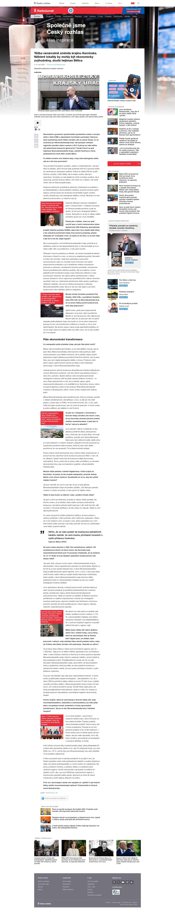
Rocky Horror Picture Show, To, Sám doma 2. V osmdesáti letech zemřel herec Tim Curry (100, 860)
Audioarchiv (68, 16)
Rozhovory (118, 16)
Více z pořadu (113, 171)
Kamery (93, 16)
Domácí (37, 16)
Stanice (97, 3)
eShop (40, 889)
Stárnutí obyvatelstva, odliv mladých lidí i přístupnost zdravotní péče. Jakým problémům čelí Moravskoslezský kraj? (51, 418)
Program (72, 3)
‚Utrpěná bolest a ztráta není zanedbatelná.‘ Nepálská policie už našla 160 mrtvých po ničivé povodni (45, 860)
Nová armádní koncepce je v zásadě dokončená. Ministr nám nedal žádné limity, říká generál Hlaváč (129, 189)
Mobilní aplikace (68, 889)
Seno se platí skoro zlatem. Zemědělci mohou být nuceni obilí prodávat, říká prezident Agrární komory (130, 210)
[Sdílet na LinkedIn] (36, 146)
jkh (57, 793)
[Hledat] (138, 3)
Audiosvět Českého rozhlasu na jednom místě (122, 100)
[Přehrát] (37, 123)
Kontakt (90, 892)
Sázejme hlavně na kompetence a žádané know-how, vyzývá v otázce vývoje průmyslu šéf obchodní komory (76, 818)
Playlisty (78, 16)
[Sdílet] (39, 129)
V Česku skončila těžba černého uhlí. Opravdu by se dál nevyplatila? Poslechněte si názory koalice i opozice (51, 299)
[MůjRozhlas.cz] (37, 72)
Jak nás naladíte (93, 881)
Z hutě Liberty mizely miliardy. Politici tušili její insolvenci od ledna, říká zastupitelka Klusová (75, 827)
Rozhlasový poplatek (95, 895)
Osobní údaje (116, 902)
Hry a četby (112, 85)
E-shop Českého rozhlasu (118, 221)
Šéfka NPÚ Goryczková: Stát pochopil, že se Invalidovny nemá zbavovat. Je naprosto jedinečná (128, 178)
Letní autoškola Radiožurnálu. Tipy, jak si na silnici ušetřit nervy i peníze (129, 112)
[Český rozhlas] (42, 3)
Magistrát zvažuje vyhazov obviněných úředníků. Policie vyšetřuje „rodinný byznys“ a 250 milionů (129, 122)
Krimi (120, 85)
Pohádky (112, 89)
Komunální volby (43, 884)
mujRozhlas (85, 3)
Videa (134, 16)
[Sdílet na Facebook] (36, 136)
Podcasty (66, 887)
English (135, 902)
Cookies (107, 902)
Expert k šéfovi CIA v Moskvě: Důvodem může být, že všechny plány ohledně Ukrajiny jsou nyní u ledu (127, 860)
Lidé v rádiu (91, 887)
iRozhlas (61, 3)
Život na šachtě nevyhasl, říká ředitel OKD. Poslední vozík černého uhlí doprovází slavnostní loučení (75, 810)
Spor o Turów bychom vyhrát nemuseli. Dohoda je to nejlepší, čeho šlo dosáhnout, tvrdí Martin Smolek (51, 720)
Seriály (127, 16)
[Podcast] (35, 129)
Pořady (58, 16)
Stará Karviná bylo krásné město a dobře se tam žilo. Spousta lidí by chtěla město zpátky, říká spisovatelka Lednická (51, 207)
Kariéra (90, 889)
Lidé (85, 16)
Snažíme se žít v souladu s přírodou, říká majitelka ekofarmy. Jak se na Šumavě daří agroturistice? (129, 132)
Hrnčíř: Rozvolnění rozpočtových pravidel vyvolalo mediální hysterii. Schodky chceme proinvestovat (129, 199)
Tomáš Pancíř (50, 793)
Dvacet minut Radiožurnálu (56, 64)
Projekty (108, 16)
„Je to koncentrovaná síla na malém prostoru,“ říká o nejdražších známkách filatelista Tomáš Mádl (129, 151)
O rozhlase (108, 3)
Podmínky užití (126, 902)
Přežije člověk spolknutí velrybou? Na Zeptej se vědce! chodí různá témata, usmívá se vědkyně (130, 141)
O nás (100, 16)
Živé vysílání (113, 92)
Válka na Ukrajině (43, 881)
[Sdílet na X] (36, 141)
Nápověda (91, 884)
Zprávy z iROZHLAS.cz (43, 838)
